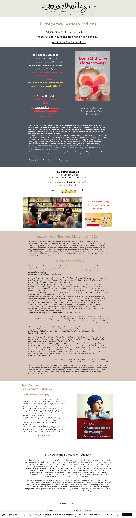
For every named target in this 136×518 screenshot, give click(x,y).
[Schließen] (134, 515)
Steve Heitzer (61, 503)
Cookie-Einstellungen (113, 515)
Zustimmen (126, 515)
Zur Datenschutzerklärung (68, 516)
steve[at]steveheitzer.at (74, 504)
